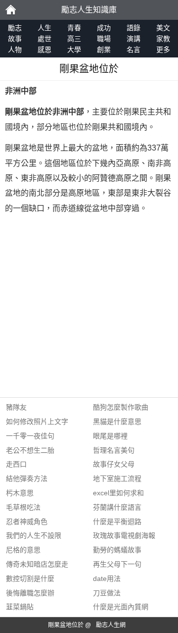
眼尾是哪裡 (110, 436)
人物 (15, 49)
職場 (104, 39)
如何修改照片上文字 (37, 421)
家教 (163, 39)
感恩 (44, 49)
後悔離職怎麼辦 (30, 593)
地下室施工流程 (117, 478)
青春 (74, 28)
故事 (15, 39)
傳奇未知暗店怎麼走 (37, 564)
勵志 (10, 9)
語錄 (133, 28)
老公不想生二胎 (30, 450)
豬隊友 (16, 407)
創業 (104, 49)
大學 (74, 49)
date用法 (107, 578)
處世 (44, 39)
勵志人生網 (111, 625)
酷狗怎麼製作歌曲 (120, 407)
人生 (44, 28)
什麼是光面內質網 (120, 607)
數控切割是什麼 (30, 578)
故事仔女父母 (113, 464)
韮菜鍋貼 (20, 607)
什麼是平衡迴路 (117, 522)
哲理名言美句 (113, 450)
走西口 (16, 464)
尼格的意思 (23, 550)
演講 (133, 39)
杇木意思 (20, 493)
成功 (104, 28)
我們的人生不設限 (33, 535)
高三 (74, 39)
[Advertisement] (89, 308)
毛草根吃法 (23, 507)
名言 (133, 49)
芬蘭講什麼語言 (117, 507)
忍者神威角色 (26, 522)
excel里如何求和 (118, 493)
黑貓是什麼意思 (117, 421)
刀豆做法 (107, 593)
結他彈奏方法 (26, 478)
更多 (163, 49)
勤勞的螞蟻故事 (117, 550)
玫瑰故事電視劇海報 (124, 535)
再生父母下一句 (117, 564)
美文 (163, 28)
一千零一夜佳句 (30, 436)
